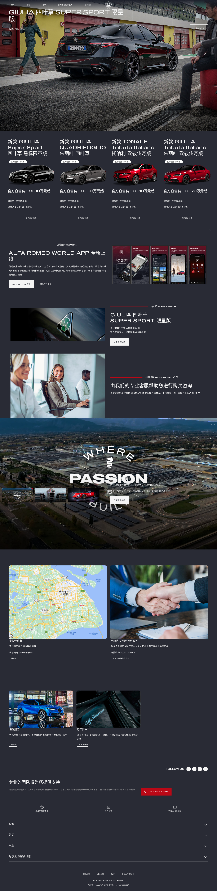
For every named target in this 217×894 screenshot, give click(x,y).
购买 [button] (11, 835)
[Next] (17, 125)
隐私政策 (86, 874)
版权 (113, 874)
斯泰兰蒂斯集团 (128, 874)
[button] (203, 230)
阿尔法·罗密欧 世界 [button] (20, 856)
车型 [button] (11, 824)
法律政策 (100, 874)
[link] (199, 24)
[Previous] (10, 125)
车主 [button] (11, 845)
